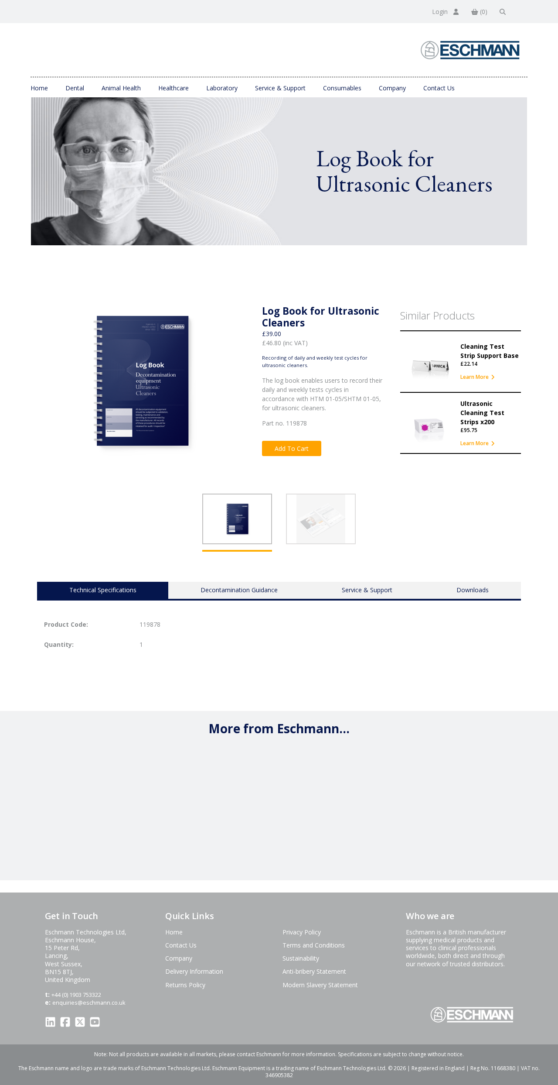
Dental (74, 88)
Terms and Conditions (313, 945)
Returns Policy (185, 985)
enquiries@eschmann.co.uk (89, 1002)
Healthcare (173, 88)
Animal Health (121, 88)
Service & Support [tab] (367, 590)
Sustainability (300, 958)
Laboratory (222, 88)
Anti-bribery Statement (314, 971)
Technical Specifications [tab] (102, 590)
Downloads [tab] (472, 590)
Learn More (474, 377)
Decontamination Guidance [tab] (239, 590)
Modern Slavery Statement (320, 985)
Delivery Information (194, 971)
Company (392, 88)
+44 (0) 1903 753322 (76, 995)
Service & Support (280, 88)
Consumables (342, 88)
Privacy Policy (301, 932)
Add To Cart (292, 448)
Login (440, 11)
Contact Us (439, 88)
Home (39, 88)
